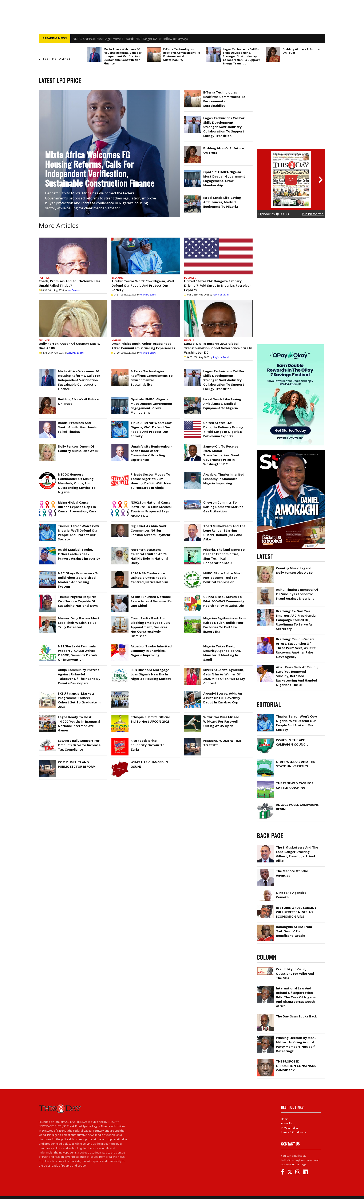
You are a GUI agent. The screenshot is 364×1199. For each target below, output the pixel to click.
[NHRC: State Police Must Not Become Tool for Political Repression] (192, 572)
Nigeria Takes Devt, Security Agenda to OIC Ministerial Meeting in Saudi (222, 653)
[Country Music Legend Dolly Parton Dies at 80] (265, 566)
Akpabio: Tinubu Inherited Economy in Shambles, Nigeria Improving (223, 478)
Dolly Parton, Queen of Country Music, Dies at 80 (78, 448)
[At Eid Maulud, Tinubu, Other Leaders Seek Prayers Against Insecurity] (47, 548)
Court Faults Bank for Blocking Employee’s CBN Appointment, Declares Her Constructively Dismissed (150, 627)
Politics (44, 277)
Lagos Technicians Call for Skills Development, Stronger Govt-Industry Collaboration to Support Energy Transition (241, 56)
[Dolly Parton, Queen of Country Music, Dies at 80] (73, 318)
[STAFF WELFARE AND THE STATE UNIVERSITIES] (265, 760)
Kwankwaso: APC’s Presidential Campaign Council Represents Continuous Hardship (133, 38)
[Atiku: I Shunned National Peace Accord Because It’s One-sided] (119, 595)
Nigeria (116, 340)
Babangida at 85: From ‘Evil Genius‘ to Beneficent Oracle (294, 931)
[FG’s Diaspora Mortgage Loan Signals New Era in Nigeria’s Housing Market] (119, 668)
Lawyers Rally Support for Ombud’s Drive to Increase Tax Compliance (79, 744)
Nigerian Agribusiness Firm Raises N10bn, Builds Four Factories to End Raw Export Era (224, 625)
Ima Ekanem (73, 290)
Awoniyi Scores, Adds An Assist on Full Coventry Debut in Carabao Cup (222, 697)
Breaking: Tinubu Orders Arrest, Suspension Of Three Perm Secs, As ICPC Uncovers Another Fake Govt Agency (296, 648)
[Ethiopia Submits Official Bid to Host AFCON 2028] (119, 715)
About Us (287, 1123)
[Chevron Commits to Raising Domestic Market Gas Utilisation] (192, 501)
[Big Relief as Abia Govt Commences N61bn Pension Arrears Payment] (119, 524)
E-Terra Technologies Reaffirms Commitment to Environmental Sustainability (181, 54)
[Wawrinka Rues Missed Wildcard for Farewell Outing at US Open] (192, 715)
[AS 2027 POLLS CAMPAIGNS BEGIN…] (265, 803)
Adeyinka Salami (148, 294)
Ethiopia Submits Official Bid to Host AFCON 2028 (150, 719)
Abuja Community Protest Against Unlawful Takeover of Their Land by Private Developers (79, 676)
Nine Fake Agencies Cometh (291, 894)
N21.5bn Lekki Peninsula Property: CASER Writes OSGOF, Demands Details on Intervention (77, 653)
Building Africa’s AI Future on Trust (301, 51)
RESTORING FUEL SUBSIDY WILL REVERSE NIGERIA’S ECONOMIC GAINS (296, 911)
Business (190, 277)
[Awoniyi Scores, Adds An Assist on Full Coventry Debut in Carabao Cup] (192, 692)
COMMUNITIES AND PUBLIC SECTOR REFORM (77, 764)
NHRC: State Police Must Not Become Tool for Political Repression (222, 577)
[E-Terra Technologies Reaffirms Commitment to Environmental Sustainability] (154, 54)
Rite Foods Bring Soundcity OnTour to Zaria (148, 744)
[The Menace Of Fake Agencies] (265, 869)
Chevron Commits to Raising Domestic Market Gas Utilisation (223, 506)
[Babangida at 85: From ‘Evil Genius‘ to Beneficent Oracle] (265, 925)
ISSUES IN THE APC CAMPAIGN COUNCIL (292, 742)
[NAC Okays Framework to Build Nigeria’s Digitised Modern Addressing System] (47, 572)
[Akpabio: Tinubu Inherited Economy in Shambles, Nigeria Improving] (192, 473)
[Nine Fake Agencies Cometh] (265, 891)
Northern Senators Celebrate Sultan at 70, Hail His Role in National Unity (149, 556)
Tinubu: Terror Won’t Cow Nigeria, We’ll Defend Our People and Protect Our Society (142, 285)
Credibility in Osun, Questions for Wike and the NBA (295, 973)
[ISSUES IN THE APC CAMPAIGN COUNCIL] (265, 738)
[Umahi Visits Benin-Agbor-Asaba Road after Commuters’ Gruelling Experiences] (145, 318)
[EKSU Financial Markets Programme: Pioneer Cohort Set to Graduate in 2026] (47, 692)
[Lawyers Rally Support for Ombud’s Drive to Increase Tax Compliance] (47, 739)
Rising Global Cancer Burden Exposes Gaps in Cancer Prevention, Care (77, 506)
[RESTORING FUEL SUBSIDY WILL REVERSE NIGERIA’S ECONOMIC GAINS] (265, 906)
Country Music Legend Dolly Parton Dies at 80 (294, 570)
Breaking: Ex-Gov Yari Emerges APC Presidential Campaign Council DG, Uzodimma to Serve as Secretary (296, 620)
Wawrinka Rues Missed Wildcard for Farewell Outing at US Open (221, 721)
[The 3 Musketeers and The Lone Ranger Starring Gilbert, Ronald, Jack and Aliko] (192, 524)
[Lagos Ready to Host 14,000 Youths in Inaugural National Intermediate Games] (47, 715)
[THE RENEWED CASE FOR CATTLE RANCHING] (265, 782)
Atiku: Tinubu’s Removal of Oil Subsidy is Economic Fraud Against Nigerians (297, 593)
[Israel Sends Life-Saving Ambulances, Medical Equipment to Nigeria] (192, 196)
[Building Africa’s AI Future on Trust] (273, 54)
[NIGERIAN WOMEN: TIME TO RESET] (192, 739)
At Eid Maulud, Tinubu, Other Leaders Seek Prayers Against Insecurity (79, 553)
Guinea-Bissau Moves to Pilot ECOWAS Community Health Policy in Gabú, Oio (223, 601)
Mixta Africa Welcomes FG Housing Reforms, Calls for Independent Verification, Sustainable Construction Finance (123, 56)
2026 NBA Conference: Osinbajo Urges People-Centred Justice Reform (149, 577)
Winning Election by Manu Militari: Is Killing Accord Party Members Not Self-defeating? (296, 1044)
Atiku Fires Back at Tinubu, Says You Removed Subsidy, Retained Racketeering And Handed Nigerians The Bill (297, 676)
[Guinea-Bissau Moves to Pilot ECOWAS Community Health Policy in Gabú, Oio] (192, 595)
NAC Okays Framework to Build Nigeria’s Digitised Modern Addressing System (78, 579)
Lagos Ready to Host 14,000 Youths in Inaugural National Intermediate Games (79, 723)
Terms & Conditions (293, 1132)
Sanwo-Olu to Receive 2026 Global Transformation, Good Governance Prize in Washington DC (218, 347)
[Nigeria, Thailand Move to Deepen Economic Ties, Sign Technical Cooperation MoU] (192, 548)
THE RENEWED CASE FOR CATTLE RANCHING (294, 785)
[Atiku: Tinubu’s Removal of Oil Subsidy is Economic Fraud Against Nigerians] (265, 588)
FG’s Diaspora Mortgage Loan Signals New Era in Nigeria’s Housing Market (151, 674)
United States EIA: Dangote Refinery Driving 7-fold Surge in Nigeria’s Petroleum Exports (218, 285)
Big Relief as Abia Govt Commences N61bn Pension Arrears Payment (151, 530)
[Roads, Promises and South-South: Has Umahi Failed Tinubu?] (73, 256)
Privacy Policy (289, 1127)
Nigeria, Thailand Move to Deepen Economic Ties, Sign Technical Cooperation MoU (224, 556)
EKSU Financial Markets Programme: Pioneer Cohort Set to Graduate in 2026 (79, 700)
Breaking (117, 277)
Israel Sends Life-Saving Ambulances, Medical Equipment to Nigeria (222, 202)
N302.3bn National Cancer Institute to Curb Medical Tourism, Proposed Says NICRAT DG (151, 509)
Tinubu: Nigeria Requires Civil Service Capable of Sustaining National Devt (78, 601)
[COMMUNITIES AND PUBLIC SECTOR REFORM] (47, 760)
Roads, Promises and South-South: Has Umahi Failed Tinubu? (69, 283)
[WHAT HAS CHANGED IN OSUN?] (119, 760)
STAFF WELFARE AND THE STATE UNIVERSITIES (295, 763)
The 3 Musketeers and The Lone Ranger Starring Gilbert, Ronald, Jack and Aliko (224, 532)
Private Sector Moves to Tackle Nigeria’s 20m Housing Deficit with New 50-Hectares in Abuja (151, 481)
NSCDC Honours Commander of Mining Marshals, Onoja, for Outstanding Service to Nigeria (77, 483)
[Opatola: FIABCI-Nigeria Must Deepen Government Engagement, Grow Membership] (192, 170)
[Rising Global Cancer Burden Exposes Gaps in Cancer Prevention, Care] (47, 501)
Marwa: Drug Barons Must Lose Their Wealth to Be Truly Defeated (78, 622)
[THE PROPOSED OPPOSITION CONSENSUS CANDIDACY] (265, 1060)
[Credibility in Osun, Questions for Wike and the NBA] (265, 967)
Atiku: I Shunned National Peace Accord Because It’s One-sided (151, 601)
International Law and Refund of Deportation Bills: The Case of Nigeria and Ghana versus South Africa (296, 997)
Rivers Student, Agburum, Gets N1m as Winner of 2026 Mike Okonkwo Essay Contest (224, 676)
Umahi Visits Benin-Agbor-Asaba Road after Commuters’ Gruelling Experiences (143, 345)
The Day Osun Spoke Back (296, 1016)
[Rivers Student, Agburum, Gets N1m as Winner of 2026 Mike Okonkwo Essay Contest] (192, 668)
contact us (292, 1164)
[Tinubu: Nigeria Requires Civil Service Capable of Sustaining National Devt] (47, 595)
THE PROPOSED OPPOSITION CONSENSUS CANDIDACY (296, 1065)
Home (285, 1119)
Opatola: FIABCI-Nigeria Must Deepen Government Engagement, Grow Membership (224, 178)
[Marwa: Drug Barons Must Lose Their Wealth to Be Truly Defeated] (47, 617)
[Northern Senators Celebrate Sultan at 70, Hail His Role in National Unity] (119, 548)
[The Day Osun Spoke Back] (265, 1015)
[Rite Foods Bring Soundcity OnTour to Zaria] (119, 739)
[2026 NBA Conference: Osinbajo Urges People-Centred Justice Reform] (119, 572)
